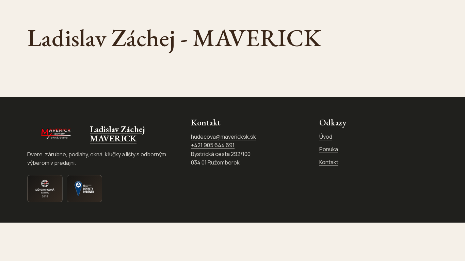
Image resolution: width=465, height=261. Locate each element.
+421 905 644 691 (213, 145)
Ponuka (328, 149)
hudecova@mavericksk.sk (223, 136)
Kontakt (328, 162)
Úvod (325, 136)
